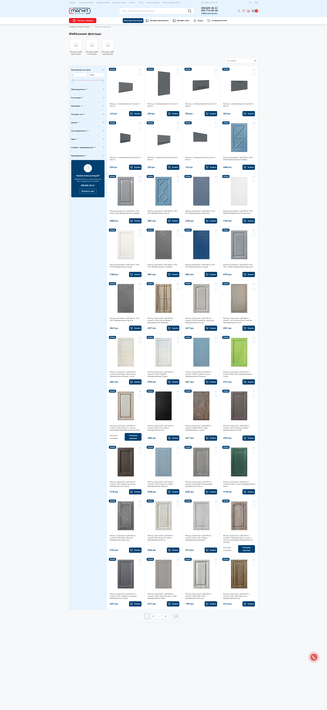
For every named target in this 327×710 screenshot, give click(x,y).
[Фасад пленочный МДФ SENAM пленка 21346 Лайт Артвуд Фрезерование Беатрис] (201, 526)
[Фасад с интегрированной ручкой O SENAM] (201, 92)
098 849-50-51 (209, 8)
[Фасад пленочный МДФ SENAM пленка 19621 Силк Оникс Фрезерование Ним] (163, 416)
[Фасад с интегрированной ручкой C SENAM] (125, 146)
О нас (141, 2)
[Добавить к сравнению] (140, 74)
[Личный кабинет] (239, 11)
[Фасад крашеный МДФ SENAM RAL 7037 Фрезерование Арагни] (125, 307)
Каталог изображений (171, 2)
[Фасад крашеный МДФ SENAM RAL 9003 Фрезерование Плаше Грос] (239, 199)
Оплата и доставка (86, 2)
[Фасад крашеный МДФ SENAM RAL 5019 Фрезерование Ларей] (201, 253)
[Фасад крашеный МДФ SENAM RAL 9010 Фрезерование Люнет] (125, 253)
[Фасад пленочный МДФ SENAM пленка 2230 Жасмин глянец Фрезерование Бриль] (163, 526)
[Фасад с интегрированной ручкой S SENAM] (163, 146)
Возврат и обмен (103, 2)
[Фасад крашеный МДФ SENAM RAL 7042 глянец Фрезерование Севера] (125, 199)
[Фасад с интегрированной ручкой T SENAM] (239, 92)
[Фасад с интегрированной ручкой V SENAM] (163, 92)
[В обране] (140, 69)
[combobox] (241, 60)
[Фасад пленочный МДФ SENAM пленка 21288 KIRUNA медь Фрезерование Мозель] (201, 416)
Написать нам (87, 191)
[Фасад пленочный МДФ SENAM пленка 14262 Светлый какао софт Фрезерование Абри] (163, 582)
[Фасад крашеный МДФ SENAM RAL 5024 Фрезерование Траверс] (239, 146)
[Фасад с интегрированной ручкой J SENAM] (125, 92)
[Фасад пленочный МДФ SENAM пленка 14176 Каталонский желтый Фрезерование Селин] (239, 307)
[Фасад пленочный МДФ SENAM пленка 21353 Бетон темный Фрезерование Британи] (125, 526)
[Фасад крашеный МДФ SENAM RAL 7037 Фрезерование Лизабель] (163, 253)
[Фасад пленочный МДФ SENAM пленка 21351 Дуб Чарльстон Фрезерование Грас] (239, 582)
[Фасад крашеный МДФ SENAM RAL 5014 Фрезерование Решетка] (201, 199)
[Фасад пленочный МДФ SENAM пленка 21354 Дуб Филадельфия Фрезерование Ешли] (201, 470)
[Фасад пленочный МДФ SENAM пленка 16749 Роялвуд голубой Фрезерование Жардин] (163, 470)
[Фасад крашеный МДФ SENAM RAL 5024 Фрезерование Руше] (163, 199)
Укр (250, 2)
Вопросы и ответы (119, 2)
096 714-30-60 (209, 10)
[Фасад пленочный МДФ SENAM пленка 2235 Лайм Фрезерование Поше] (239, 360)
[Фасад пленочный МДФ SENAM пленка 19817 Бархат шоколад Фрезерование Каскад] (125, 470)
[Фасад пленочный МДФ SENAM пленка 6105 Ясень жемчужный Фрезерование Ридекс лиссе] (125, 360)
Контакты (72, 2)
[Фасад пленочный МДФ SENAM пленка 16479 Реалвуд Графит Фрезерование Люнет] (239, 416)
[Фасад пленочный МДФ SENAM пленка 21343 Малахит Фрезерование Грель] (239, 470)
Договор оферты (153, 2)
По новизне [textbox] (231, 61)
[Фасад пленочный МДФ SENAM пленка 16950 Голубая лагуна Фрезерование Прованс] (201, 360)
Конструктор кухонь (133, 20)
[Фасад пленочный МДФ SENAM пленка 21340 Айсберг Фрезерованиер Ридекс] (163, 360)
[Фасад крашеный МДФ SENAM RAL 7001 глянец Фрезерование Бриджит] (239, 253)
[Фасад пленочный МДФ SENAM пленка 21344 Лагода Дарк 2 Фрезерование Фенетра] (163, 307)
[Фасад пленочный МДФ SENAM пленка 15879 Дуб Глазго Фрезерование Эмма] (201, 582)
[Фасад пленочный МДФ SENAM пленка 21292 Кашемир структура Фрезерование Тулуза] (201, 307)
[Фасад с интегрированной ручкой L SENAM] (201, 146)
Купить (137, 113)
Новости (132, 2)
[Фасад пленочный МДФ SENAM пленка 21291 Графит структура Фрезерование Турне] (125, 582)
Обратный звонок (209, 13)
